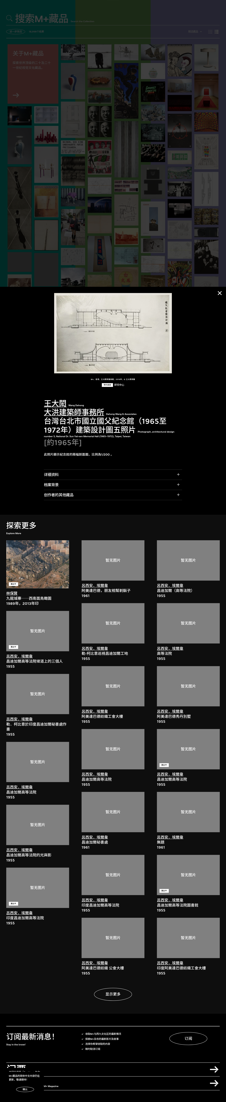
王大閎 (55, 403)
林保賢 (12, 593)
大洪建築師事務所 (74, 412)
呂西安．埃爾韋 (19, 656)
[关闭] (220, 293)
